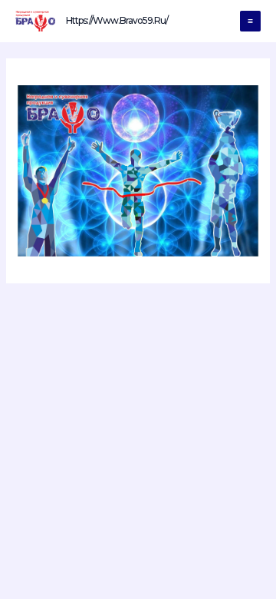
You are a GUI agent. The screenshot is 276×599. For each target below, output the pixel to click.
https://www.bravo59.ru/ (117, 20)
